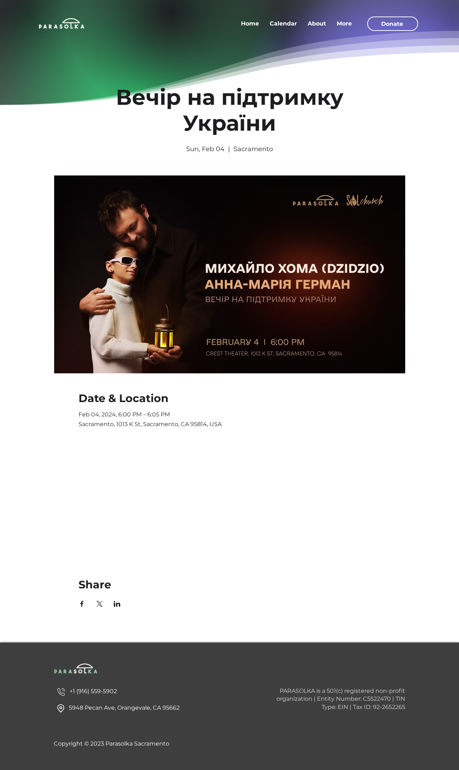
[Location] (61, 692)
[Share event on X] (99, 604)
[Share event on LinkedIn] (117, 604)
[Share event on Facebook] (82, 604)
